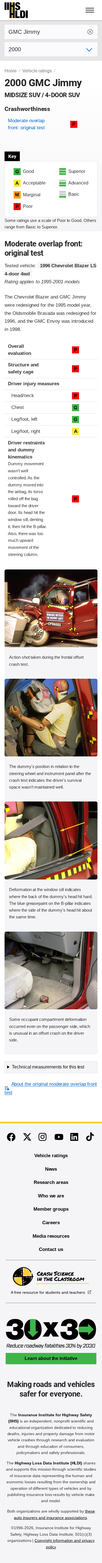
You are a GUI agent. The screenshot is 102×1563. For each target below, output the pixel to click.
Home (11, 70)
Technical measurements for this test (48, 1067)
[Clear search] (90, 32)
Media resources (51, 1236)
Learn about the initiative (51, 1358)
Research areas (51, 1182)
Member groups (51, 1209)
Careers (51, 1222)
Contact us (51, 1249)
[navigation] (90, 10)
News (51, 1169)
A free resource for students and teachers (48, 1292)
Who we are (51, 1196)
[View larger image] (51, 608)
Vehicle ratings (37, 70)
